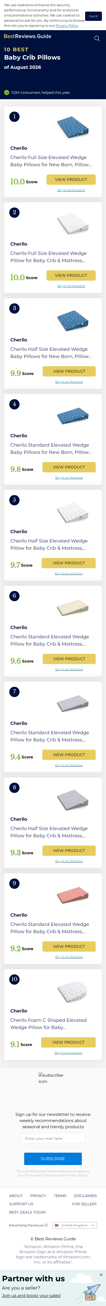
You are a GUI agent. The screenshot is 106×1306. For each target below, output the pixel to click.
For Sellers (84, 1204)
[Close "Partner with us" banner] (101, 1275)
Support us (21, 1204)
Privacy (38, 1195)
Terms (60, 1195)
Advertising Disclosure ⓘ (28, 1225)
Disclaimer (85, 1195)
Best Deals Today (27, 1212)
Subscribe (53, 1158)
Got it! (93, 16)
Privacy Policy (67, 25)
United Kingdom (74, 1225)
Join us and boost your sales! (31, 1295)
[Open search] (97, 38)
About (16, 1195)
